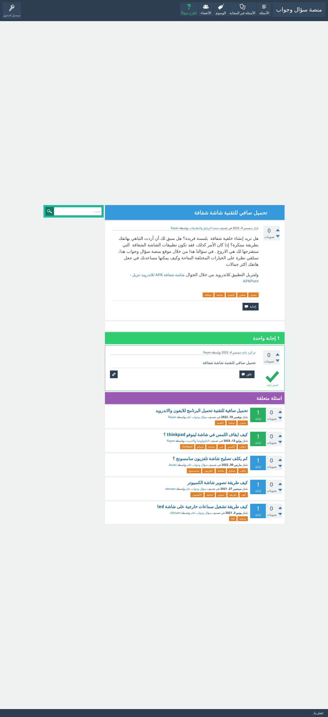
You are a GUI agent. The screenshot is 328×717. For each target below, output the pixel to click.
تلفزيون (208, 470)
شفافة (208, 294)
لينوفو (200, 446)
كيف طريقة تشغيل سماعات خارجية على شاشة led (202, 506)
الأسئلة (264, 13)
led (233, 518)
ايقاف (243, 446)
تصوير (221, 494)
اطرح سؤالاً (189, 13)
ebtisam (170, 489)
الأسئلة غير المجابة (242, 13)
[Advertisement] (242, 114)
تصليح (232, 470)
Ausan (173, 465)
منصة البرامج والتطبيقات (204, 228)
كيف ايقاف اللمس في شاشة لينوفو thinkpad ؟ (206, 434)
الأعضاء (206, 13)
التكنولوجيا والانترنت (197, 441)
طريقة (233, 494)
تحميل (253, 294)
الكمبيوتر (197, 494)
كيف (243, 494)
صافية (231, 422)
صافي (242, 294)
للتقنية (231, 294)
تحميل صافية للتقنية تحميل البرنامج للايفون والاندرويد (202, 410)
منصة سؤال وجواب (299, 9)
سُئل (256, 228)
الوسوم (221, 13)
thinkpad (187, 446)
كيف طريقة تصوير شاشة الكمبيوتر (218, 482)
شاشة (219, 294)
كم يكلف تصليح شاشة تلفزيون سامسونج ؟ (210, 458)
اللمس (231, 446)
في (221, 446)
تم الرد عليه (249, 352)
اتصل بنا (318, 713)
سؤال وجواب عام (197, 417)
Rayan (172, 417)
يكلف (243, 470)
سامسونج (194, 470)
